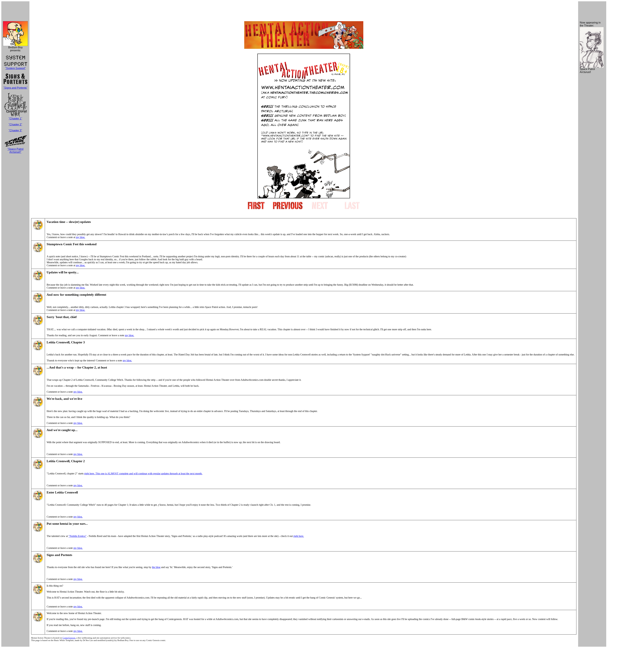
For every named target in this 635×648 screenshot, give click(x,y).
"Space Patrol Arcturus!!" (15, 150)
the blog (156, 567)
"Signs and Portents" (15, 87)
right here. (298, 536)
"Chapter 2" (15, 124)
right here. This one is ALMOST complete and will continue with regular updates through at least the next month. (143, 473)
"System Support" (15, 68)
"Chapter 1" (15, 118)
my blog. (80, 237)
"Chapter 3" (15, 130)
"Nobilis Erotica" (77, 536)
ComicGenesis (69, 638)
